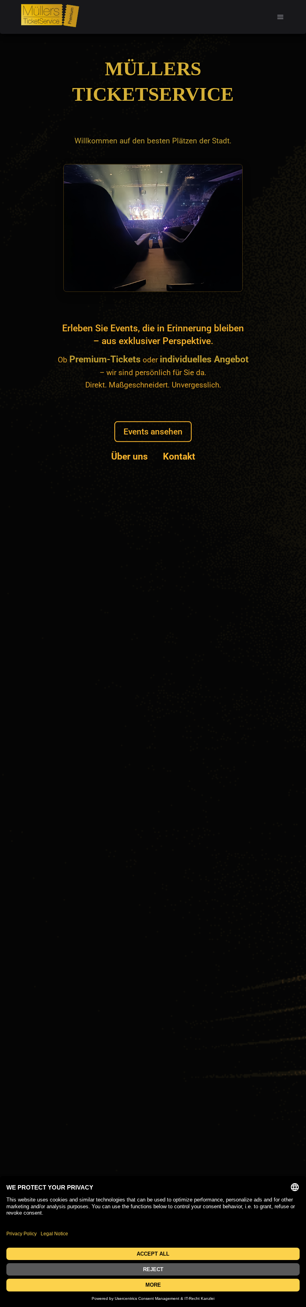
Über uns (129, 456)
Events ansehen (153, 431)
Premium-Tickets (105, 359)
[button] (280, 17)
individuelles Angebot (204, 359)
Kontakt (179, 456)
